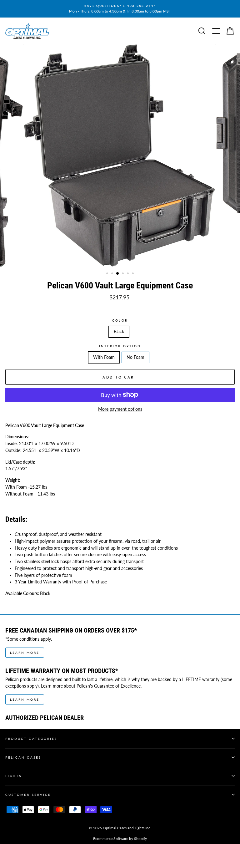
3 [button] (117, 273)
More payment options (120, 409)
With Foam (104, 357)
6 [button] (133, 274)
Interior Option (120, 346)
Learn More (24, 652)
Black (119, 331)
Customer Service (28, 794)
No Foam (135, 357)
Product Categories (31, 738)
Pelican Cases (23, 757)
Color (120, 320)
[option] (120, 8)
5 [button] (128, 274)
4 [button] (123, 274)
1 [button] (107, 274)
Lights (13, 776)
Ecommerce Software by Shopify (120, 838)
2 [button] (112, 274)
